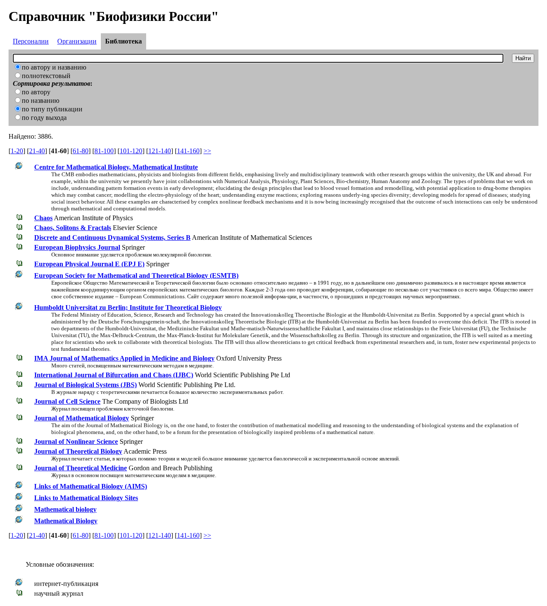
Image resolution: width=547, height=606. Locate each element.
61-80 (80, 150)
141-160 (188, 150)
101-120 (131, 150)
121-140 (159, 150)
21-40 (37, 150)
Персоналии (31, 41)
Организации (77, 41)
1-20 (17, 150)
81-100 (104, 150)
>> (207, 150)
